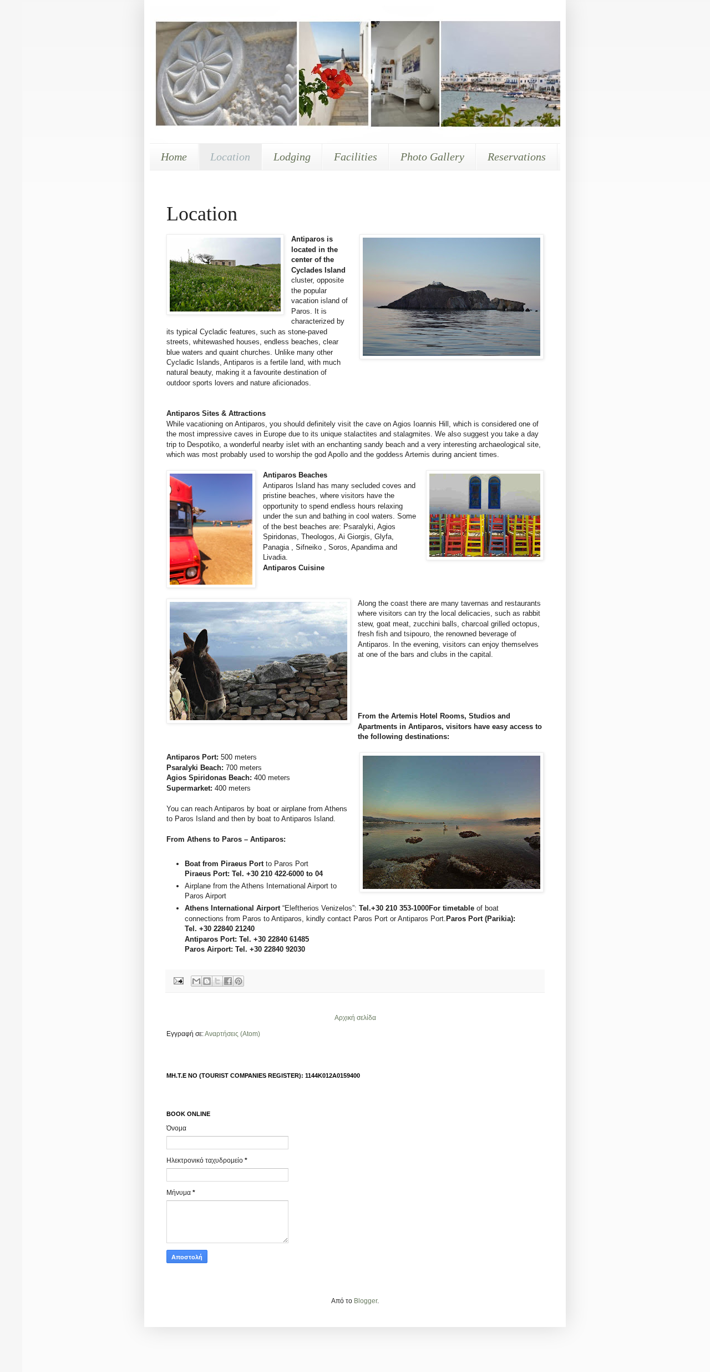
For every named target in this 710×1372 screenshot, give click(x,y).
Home (174, 156)
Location (230, 156)
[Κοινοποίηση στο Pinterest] (238, 981)
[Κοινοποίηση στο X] (217, 981)
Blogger (365, 1301)
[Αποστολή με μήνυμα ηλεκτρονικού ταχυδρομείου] (196, 981)
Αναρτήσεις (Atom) (232, 1034)
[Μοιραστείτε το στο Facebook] (228, 981)
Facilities (355, 156)
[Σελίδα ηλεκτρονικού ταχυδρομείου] (178, 980)
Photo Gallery (432, 156)
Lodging (292, 156)
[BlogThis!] (206, 981)
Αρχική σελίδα (355, 1018)
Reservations (517, 156)
